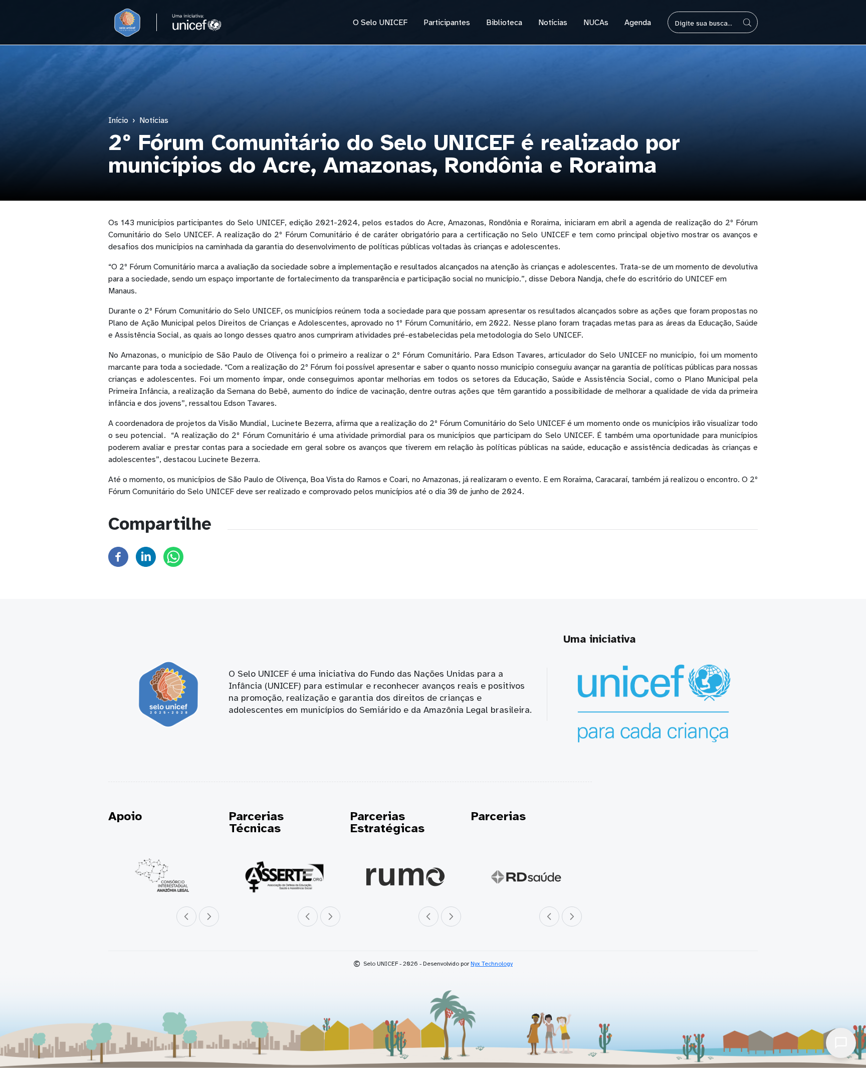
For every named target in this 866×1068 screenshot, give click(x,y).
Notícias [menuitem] (552, 23)
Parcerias (498, 816)
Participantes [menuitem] (446, 23)
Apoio (125, 816)
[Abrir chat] (841, 1043)
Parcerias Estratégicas (387, 822)
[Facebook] (118, 556)
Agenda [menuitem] (637, 23)
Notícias (153, 120)
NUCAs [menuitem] (595, 23)
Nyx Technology (492, 963)
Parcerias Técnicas (256, 822)
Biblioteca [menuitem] (504, 23)
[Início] (127, 23)
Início (118, 120)
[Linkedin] (146, 556)
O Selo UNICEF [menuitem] (380, 23)
